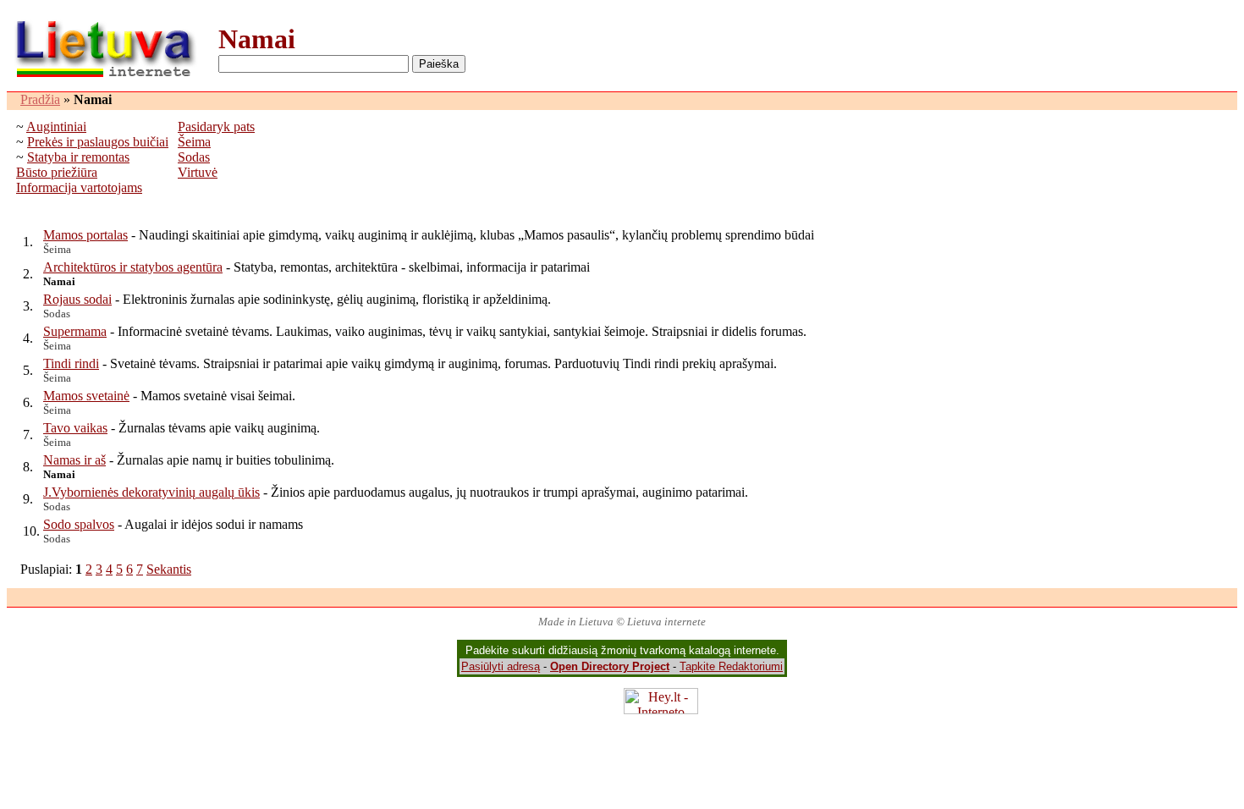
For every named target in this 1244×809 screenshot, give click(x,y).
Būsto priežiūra (56, 172)
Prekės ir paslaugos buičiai (97, 142)
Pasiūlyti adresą (500, 666)
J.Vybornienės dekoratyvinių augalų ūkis (151, 492)
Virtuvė (197, 172)
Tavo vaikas (75, 428)
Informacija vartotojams (79, 187)
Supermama (75, 331)
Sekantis (168, 569)
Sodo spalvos (78, 524)
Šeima (194, 142)
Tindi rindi (71, 363)
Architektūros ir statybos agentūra (133, 267)
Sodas (194, 157)
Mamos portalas (85, 235)
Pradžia (40, 99)
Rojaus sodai (77, 299)
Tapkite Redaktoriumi (731, 666)
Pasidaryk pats (216, 126)
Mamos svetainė (86, 395)
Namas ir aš (74, 460)
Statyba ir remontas (78, 157)
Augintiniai (56, 126)
